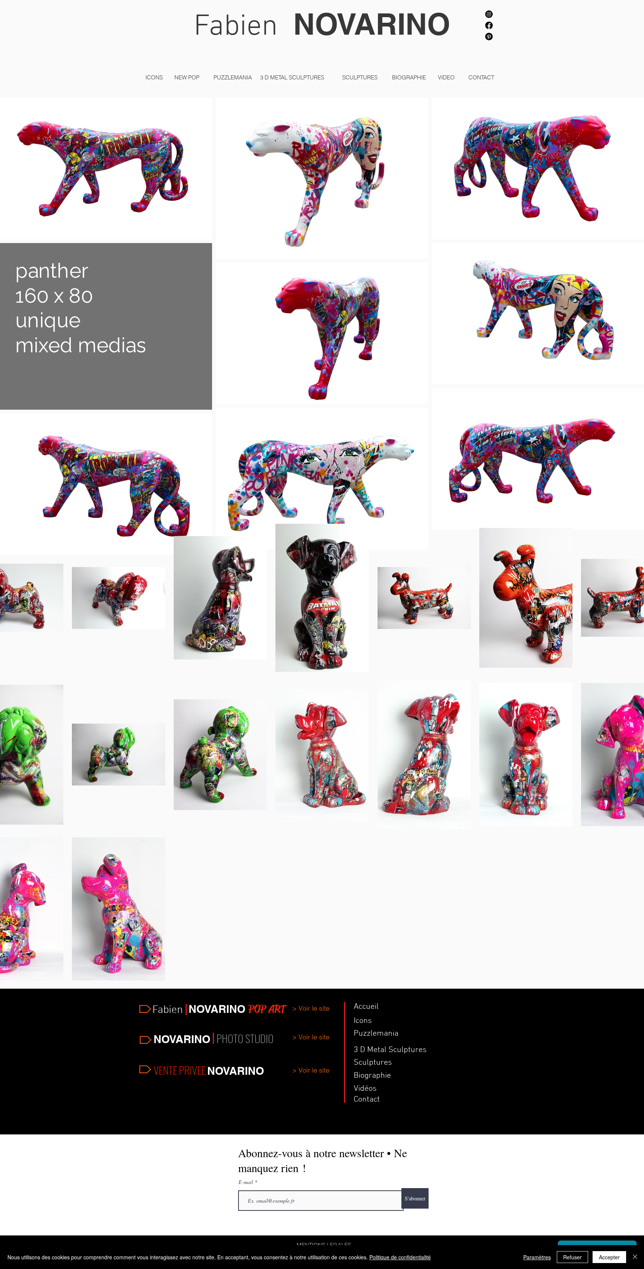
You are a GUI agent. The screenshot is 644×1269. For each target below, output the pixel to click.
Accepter (609, 1257)
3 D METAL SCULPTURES (292, 77)
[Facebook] (489, 25)
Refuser (572, 1257)
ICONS (154, 77)
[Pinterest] (489, 36)
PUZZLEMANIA (233, 77)
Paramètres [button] (537, 1257)
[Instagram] (489, 14)
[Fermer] (635, 1257)
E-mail (247, 1182)
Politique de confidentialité (400, 1257)
